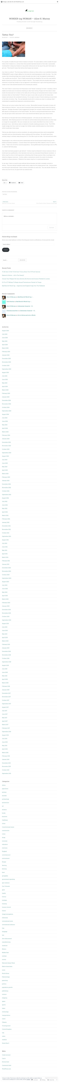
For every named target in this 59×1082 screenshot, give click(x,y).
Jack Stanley (10, 301)
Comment (51, 227)
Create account (6, 1055)
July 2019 (4, 627)
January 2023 (5, 480)
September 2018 (6, 662)
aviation (4, 809)
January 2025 (5, 397)
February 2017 (6, 728)
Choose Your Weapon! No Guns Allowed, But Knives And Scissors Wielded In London (26, 279)
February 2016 (6, 756)
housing (4, 903)
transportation (6, 1015)
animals (4, 795)
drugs (3, 837)
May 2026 (4, 341)
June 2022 (5, 505)
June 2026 (5, 337)
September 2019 (6, 620)
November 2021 (6, 529)
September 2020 (6, 578)
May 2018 (4, 676)
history (4, 896)
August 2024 (5, 414)
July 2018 (4, 669)
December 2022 (6, 484)
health (4, 893)
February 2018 (6, 686)
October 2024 (5, 407)
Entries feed (5, 1062)
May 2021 (4, 550)
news (3, 970)
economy (4, 841)
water (3, 1036)
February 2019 (6, 644)
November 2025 (6, 362)
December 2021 (6, 526)
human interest (6, 907)
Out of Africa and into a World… (27, 315)
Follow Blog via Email (9, 237)
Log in (4, 1058)
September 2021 (6, 536)
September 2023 (6, 452)
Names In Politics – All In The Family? (13, 275)
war (3, 1032)
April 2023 (5, 470)
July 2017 (4, 710)
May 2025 (4, 383)
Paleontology (6, 977)
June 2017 (5, 714)
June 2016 (5, 742)
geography (5, 876)
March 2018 (5, 683)
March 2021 (5, 557)
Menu (30, 28)
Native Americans (7, 966)
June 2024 (5, 421)
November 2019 (6, 613)
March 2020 (5, 599)
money (4, 959)
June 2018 (5, 672)
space (3, 1001)
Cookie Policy (29, 1079)
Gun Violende (6, 886)
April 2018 (5, 679)
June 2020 (5, 588)
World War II (5, 1043)
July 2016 (4, 738)
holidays (4, 900)
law (3, 935)
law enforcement (7, 938)
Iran (3, 928)
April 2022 (5, 512)
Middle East (5, 952)
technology (5, 1011)
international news (7, 921)
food (3, 872)
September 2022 (6, 494)
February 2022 (6, 519)
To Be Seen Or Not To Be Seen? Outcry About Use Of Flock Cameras (21, 272)
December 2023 (6, 442)
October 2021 (5, 533)
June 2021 (5, 547)
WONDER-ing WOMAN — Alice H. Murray (29, 18)
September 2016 (6, 731)
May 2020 (4, 592)
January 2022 (5, 522)
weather (4, 1039)
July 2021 (4, 543)
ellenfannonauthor (12, 310)
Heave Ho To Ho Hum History (8, 202)
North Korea (5, 973)
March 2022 (5, 515)
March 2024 (5, 432)
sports (4, 1004)
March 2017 (5, 724)
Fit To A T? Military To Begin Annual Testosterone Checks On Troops (21, 282)
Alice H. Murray (14, 37)
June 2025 (5, 379)
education (5, 844)
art (3, 806)
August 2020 (5, 581)
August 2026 (5, 330)
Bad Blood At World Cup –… (25, 297)
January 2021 (5, 564)
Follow (6, 250)
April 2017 (5, 721)
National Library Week (8, 963)
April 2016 (5, 749)
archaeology (5, 799)
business (4, 816)
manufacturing (6, 942)
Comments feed (6, 1065)
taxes (3, 1008)
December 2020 (6, 567)
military (4, 956)
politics (4, 984)
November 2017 (6, 696)
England (4, 851)
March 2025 (5, 390)
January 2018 (5, 690)
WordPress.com (6, 1069)
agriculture (5, 788)
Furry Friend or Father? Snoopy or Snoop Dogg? (46, 202)
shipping (4, 998)
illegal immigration (7, 914)
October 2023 (5, 449)
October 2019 (5, 616)
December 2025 (6, 358)
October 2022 (5, 491)
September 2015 (6, 773)
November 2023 (6, 445)
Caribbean (5, 820)
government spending (8, 879)
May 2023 (4, 466)
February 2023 (6, 477)
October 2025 (5, 365)
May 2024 (4, 425)
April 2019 (5, 637)
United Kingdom (7, 1029)
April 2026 (5, 344)
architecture (5, 802)
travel (3, 1018)
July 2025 (4, 376)
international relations (8, 924)
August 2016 (5, 735)
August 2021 (5, 540)
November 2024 (6, 404)
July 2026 (4, 334)
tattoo (5, 194)
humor (4, 910)
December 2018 (6, 651)
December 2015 (6, 763)
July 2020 (4, 585)
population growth (7, 987)
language (4, 931)
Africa (3, 785)
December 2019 (6, 609)
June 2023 (5, 463)
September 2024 (6, 411)
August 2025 (5, 372)
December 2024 (6, 400)
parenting (5, 980)
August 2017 (5, 707)
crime (3, 834)
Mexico (4, 949)
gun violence (5, 883)
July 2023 (4, 459)
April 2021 (5, 553)
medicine (4, 945)
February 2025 (6, 393)
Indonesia (5, 917)
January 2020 (5, 606)
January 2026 (5, 355)
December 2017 (6, 693)
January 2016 (5, 759)
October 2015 (5, 770)
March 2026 (5, 348)
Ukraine (4, 1022)
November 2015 (6, 766)
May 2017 (4, 717)
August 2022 (5, 498)
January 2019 (5, 648)
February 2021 (6, 560)
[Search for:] (10, 260)
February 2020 (6, 602)
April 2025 (5, 386)
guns (3, 890)
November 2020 (6, 571)
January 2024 (5, 438)
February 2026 (6, 351)
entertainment (6, 855)
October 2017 (5, 700)
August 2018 (5, 665)
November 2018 (6, 655)
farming (4, 865)
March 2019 (5, 641)
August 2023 (5, 456)
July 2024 (4, 418)
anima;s (4, 792)
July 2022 (4, 501)
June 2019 (5, 630)
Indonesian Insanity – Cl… (25, 306)
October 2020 (5, 574)
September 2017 (6, 703)
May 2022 (4, 508)
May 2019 (4, 634)
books (3, 813)
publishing (5, 991)
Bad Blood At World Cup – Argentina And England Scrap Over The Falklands (23, 285)
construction (5, 830)
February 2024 (6, 435)
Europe (4, 862)
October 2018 (5, 658)
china (3, 823)
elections (4, 848)
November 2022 (6, 487)
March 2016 (5, 752)
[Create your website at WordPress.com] (29, 1)
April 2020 (5, 595)
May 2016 (4, 745)
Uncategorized (12, 191)
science (4, 994)
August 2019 (5, 623)
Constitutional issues (8, 827)
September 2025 (6, 369)
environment (6, 858)
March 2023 (5, 473)
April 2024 (5, 428)
